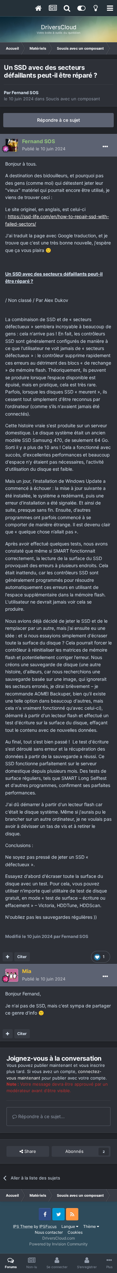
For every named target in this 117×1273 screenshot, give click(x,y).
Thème (90, 1226)
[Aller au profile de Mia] (11, 975)
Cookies (75, 1232)
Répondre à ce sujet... (41, 1116)
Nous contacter (49, 1232)
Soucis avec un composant (73, 98)
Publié (43, 148)
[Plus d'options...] (105, 147)
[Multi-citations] (8, 956)
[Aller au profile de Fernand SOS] (11, 145)
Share (29, 1151)
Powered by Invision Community (58, 1244)
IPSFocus (48, 1226)
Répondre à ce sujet (58, 120)
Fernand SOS (25, 92)
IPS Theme (23, 1226)
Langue (68, 1226)
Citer (22, 956)
